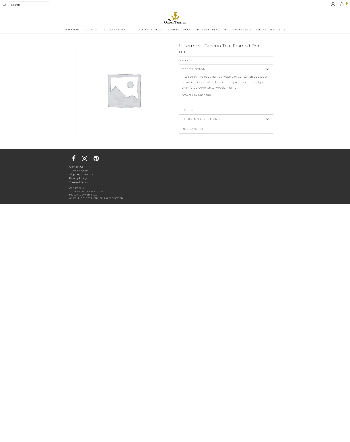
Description (194, 69)
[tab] (226, 84)
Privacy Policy (78, 178)
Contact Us (76, 166)
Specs (187, 110)
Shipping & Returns (201, 119)
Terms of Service (79, 182)
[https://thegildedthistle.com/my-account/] (333, 4)
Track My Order (79, 170)
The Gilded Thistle (175, 18)
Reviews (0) (192, 128)
